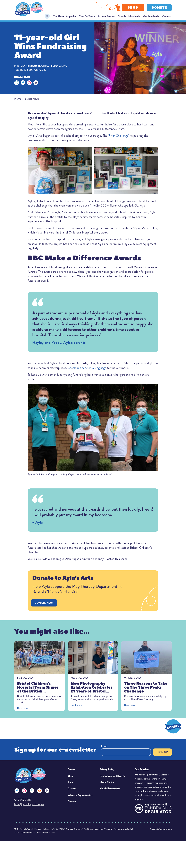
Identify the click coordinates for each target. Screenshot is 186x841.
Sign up (162, 752)
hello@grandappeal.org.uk (29, 804)
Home (17, 98)
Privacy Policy (107, 769)
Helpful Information (110, 788)
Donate (159, 7)
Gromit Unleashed (128, 16)
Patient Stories (106, 16)
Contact (167, 16)
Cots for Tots (86, 16)
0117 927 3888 (22, 800)
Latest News (32, 98)
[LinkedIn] (35, 82)
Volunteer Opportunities (80, 795)
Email (104, 746)
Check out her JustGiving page (86, 367)
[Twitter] (16, 82)
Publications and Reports (112, 776)
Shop (133, 7)
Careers (72, 788)
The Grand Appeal (63, 16)
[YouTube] (39, 790)
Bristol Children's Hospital (31, 66)
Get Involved (150, 16)
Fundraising (59, 66)
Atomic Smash (165, 829)
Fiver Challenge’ (119, 135)
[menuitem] (64, 16)
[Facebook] (23, 82)
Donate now (44, 603)
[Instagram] (29, 82)
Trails (70, 782)
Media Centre (107, 782)
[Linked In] (47, 790)
